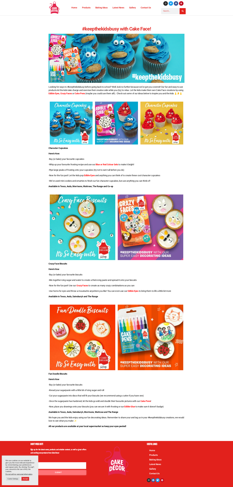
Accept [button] (25, 479)
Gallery (132, 7)
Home (74, 7)
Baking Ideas (101, 7)
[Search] (183, 11)
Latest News (118, 7)
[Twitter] (171, 3)
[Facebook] (176, 3)
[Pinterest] (181, 3)
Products (86, 7)
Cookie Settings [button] (13, 479)
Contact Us (146, 7)
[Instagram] (165, 3)
